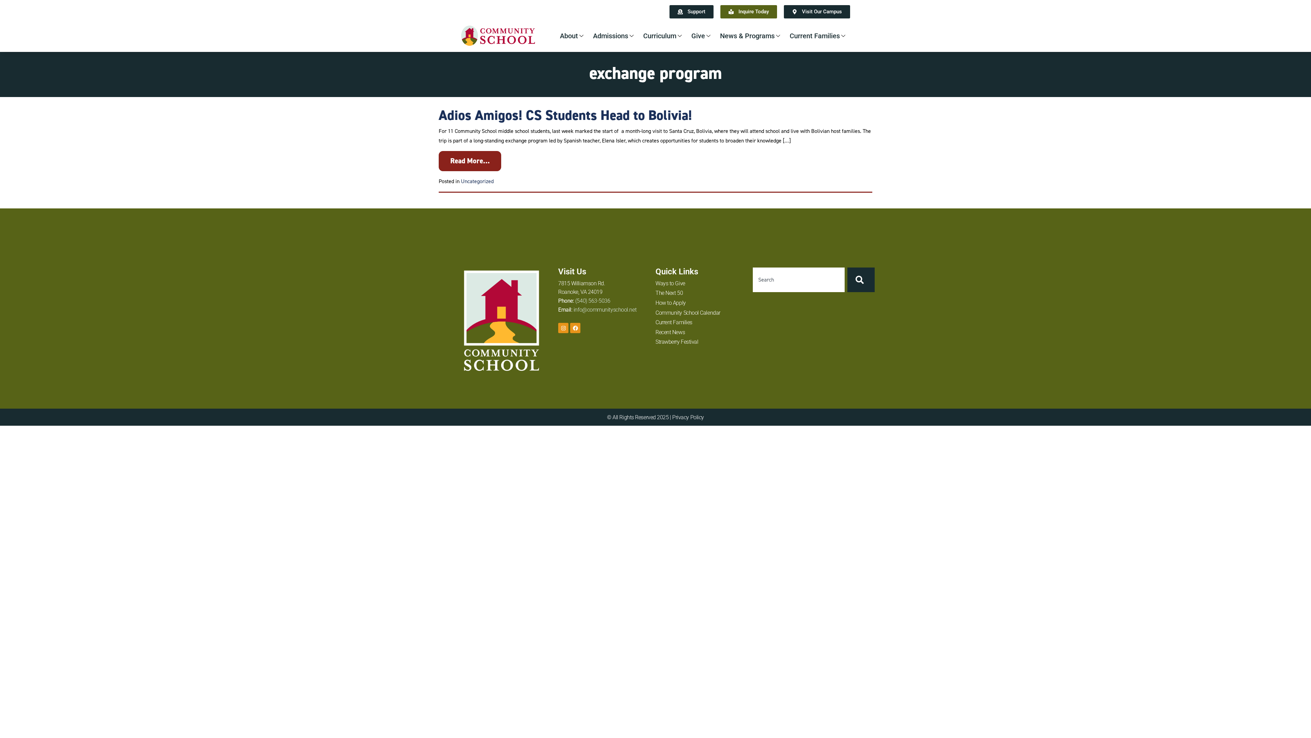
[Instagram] (563, 328)
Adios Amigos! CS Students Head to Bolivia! (565, 115)
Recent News (670, 332)
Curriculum (659, 36)
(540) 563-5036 (592, 301)
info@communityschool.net (605, 309)
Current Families (815, 36)
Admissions (610, 36)
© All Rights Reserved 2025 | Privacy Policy (655, 417)
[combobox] (799, 280)
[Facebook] (575, 328)
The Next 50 (669, 293)
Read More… (470, 161)
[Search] (861, 280)
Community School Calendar (688, 313)
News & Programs (747, 36)
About (569, 36)
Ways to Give (670, 283)
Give (698, 36)
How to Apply (671, 303)
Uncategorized (477, 181)
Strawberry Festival (677, 342)
